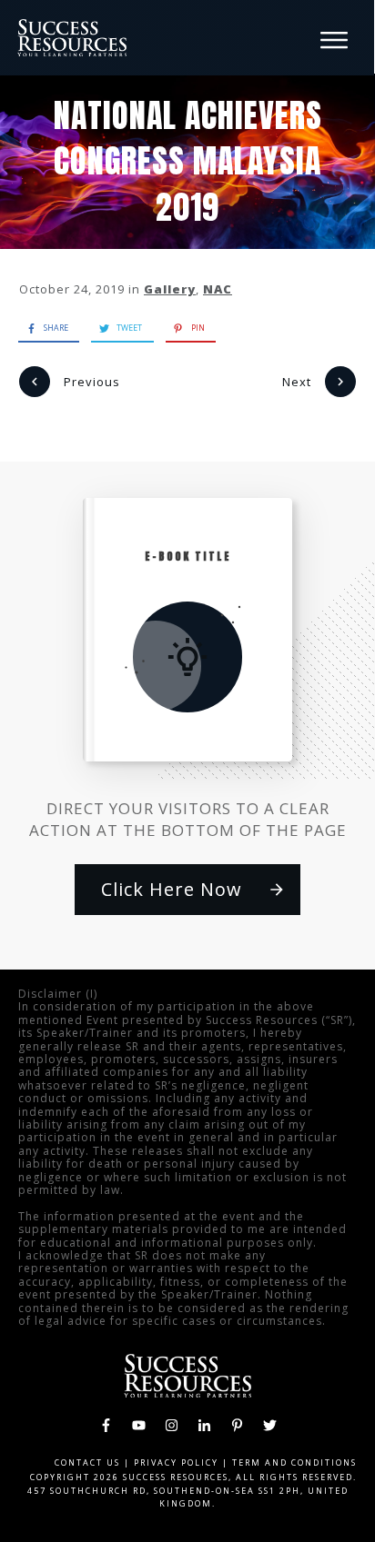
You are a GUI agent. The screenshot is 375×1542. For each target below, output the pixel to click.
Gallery (170, 289)
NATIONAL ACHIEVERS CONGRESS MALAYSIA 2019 (188, 161)
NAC (217, 289)
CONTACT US (87, 1462)
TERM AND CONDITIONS (294, 1462)
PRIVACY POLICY (176, 1462)
